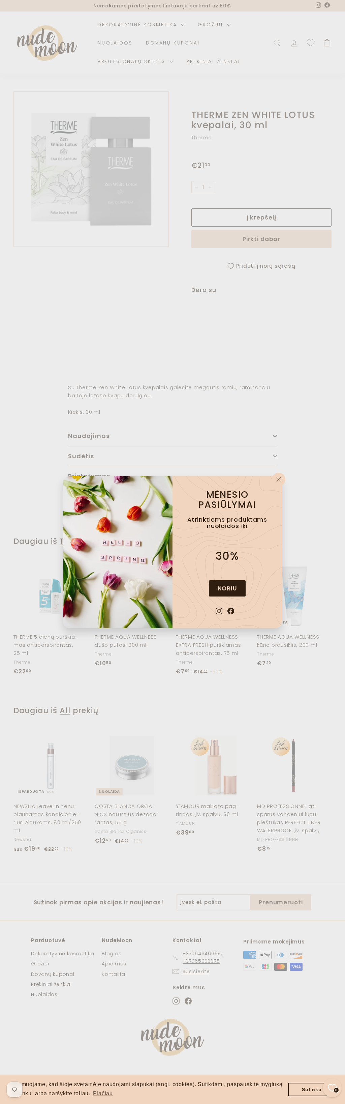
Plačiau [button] (103, 1093)
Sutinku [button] (311, 1089)
